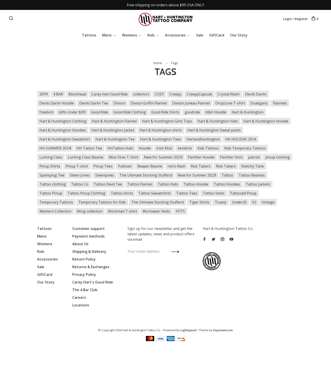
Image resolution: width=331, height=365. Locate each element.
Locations (80, 305)
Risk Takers (201, 166)
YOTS (180, 211)
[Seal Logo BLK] (213, 268)
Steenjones (104, 175)
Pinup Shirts (49, 166)
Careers (79, 297)
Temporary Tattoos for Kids (102, 202)
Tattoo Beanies (252, 175)
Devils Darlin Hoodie (56, 103)
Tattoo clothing (52, 184)
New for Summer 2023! (163, 157)
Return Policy (84, 259)
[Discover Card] (181, 339)
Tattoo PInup (50, 193)
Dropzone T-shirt (230, 103)
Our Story (238, 35)
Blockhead (77, 94)
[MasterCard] (150, 339)
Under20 (239, 202)
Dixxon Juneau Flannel (191, 103)
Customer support (88, 228)
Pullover (125, 166)
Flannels (280, 103)
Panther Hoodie (201, 157)
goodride (192, 112)
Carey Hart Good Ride (109, 94)
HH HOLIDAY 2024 (240, 139)
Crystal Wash (229, 94)
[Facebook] (204, 239)
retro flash (176, 166)
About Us (80, 243)
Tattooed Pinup (243, 193)
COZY (159, 94)
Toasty (221, 202)
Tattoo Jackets (258, 184)
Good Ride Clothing (129, 112)
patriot (254, 157)
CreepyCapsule (199, 94)
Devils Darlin (255, 94)
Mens (107, 35)
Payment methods (88, 236)
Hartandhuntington (203, 139)
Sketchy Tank (252, 166)
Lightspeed (188, 330)
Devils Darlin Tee (93, 103)
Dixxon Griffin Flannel (149, 103)
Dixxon (119, 103)
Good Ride (99, 112)
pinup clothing (277, 157)
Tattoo (227, 175)
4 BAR (58, 94)
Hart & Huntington (247, 112)
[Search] (11, 19)
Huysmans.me (223, 330)
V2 (254, 202)
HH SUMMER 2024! (55, 148)
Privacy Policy (84, 274)
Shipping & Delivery (89, 251)
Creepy (175, 94)
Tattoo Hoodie (196, 184)
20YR (43, 94)
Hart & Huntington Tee (115, 139)
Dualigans (259, 103)
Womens (129, 35)
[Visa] (161, 339)
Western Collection (55, 211)
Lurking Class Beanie (85, 157)
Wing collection (89, 211)
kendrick (185, 148)
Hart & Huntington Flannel (114, 121)
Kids (151, 35)
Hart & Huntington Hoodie (265, 121)
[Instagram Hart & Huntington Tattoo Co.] (222, 239)
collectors (141, 94)
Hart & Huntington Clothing (62, 121)
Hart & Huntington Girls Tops (167, 121)
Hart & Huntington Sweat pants (214, 130)
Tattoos (89, 35)
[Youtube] (231, 239)
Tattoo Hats (168, 184)
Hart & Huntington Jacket (112, 130)
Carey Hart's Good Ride (92, 282)
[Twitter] (213, 239)
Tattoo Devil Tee (108, 184)
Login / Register (295, 19)
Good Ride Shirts (165, 112)
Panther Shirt (231, 157)
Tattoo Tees (186, 193)
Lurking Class (50, 157)
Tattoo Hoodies (227, 184)
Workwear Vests (156, 211)
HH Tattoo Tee (89, 148)
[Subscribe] (174, 251)
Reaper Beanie (149, 166)
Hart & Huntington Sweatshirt (64, 139)
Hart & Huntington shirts (161, 130)
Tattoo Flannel (139, 184)
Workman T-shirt (122, 211)
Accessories (175, 35)
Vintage (268, 202)
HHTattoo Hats (120, 148)
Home (157, 63)
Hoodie (145, 148)
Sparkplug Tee (51, 175)
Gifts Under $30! (72, 112)
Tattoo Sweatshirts (154, 193)
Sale (199, 35)
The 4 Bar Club (84, 289)
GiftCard (216, 35)
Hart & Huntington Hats (217, 121)
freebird (46, 112)
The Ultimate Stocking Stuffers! (146, 175)
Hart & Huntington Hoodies (62, 130)
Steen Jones (80, 175)
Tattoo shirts (122, 193)
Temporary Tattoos (56, 202)
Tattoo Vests (213, 193)
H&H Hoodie (215, 112)
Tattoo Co (79, 184)
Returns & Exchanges (90, 266)
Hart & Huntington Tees (160, 139)
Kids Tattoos (208, 148)
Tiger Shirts (199, 202)
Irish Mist (164, 148)
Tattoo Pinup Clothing (86, 193)
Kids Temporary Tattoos (245, 148)
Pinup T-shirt (77, 166)
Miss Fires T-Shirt (123, 157)
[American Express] (171, 339)
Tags (174, 63)
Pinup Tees (103, 166)
